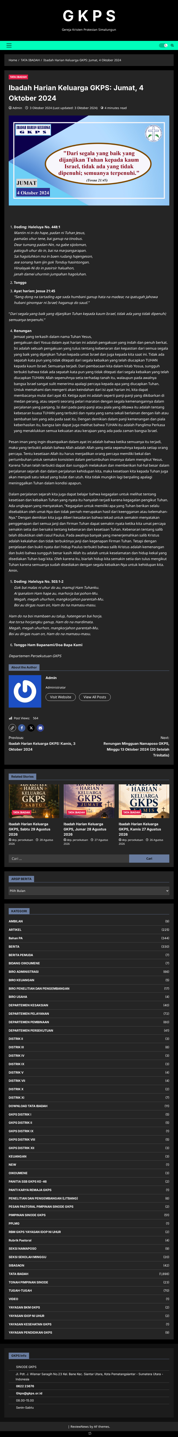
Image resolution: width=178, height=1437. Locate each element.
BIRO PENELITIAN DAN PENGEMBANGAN (39, 988)
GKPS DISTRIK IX (21, 1131)
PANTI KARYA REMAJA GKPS (30, 1190)
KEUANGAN (17, 1156)
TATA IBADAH (18, 77)
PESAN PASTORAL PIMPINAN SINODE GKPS (41, 1206)
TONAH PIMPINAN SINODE (28, 1282)
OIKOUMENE (18, 1173)
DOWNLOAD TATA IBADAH (28, 1106)
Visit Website (60, 697)
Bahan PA (16, 938)
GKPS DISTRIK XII (21, 1148)
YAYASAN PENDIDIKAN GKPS (30, 1332)
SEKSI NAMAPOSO (22, 1248)
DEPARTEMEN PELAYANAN (29, 1013)
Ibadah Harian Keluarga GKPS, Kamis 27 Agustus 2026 (140, 829)
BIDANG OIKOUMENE (24, 963)
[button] (9, 45)
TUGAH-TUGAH (20, 1290)
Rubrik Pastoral (20, 1240)
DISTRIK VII (17, 1080)
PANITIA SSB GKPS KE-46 (28, 1181)
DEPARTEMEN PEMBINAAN (29, 1022)
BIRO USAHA (18, 997)
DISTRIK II (16, 1038)
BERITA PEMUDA (21, 955)
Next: (136, 746)
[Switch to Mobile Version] (89, 1434)
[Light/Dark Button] (163, 45)
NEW (12, 1164)
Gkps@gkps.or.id (29, 1393)
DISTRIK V (16, 1072)
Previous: (42, 743)
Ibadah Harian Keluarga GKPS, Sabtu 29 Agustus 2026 (29, 829)
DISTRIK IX (16, 1064)
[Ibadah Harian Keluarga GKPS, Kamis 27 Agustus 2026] (144, 801)
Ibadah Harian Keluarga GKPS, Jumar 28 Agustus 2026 (85, 829)
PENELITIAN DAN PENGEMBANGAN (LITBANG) (43, 1198)
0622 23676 (25, 1386)
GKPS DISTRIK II (20, 1122)
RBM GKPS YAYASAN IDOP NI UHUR (35, 1232)
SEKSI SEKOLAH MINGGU (27, 1257)
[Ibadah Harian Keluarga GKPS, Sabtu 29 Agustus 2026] (34, 801)
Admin (17, 108)
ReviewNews (80, 1426)
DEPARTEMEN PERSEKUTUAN (31, 1030)
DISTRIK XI (16, 1097)
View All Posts (95, 697)
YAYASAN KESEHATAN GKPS (30, 1324)
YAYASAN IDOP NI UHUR (26, 1316)
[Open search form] (172, 45)
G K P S (89, 15)
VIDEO (13, 1299)
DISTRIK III (16, 1047)
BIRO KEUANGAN (21, 980)
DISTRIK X (16, 1089)
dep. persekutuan (22, 840)
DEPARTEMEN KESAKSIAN (28, 1005)
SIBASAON (16, 1265)
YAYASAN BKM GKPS (24, 1307)
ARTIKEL (15, 929)
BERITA (14, 946)
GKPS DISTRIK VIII (22, 1139)
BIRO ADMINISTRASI (24, 971)
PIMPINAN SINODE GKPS (27, 1215)
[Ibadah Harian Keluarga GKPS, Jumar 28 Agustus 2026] (89, 801)
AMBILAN (16, 921)
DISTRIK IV (16, 1055)
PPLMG (14, 1223)
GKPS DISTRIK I (20, 1114)
